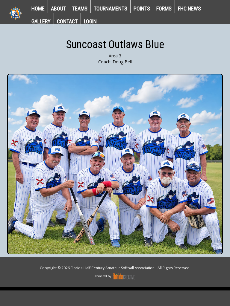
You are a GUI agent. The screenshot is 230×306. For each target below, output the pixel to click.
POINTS (142, 8)
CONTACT (67, 21)
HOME (38, 8)
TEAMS (79, 8)
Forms (164, 8)
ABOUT (58, 8)
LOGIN (90, 21)
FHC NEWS (189, 8)
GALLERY (41, 21)
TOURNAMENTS (110, 8)
